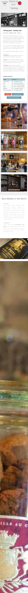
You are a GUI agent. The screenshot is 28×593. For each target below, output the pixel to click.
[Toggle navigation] (26, 3)
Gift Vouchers (17, 94)
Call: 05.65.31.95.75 (14, 97)
